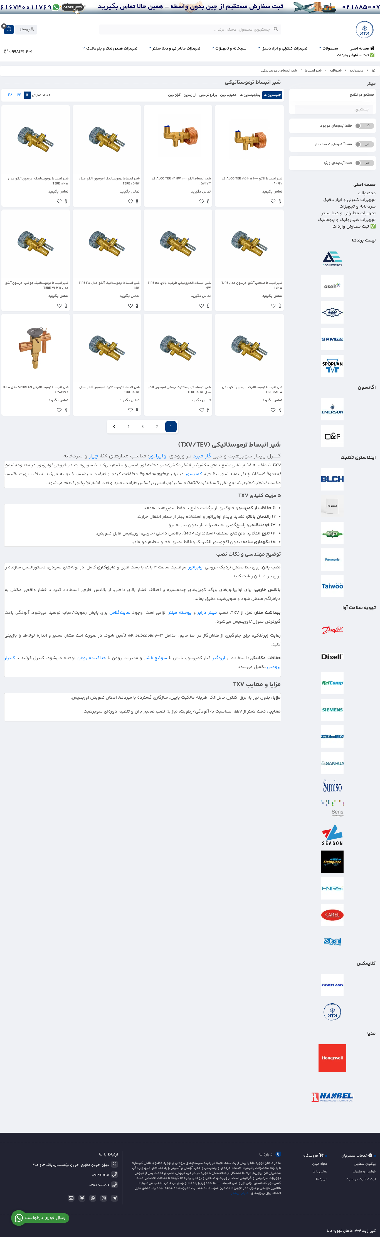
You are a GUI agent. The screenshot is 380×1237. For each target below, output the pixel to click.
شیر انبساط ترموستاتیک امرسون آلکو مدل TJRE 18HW (109, 390)
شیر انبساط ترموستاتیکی (279, 70)
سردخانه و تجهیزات (230, 49)
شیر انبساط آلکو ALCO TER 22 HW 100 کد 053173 (181, 181)
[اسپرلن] (332, 366)
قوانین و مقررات (364, 1171)
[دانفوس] (332, 629)
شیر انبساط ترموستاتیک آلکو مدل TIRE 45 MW (109, 286)
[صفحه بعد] (114, 427)
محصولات (330, 49)
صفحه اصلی (359, 49)
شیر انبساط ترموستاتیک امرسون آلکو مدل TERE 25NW (109, 181)
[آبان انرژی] (332, 259)
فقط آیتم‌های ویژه (338, 163)
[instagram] (102, 1198)
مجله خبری (319, 1164)
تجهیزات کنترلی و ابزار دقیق (284, 49)
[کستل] (332, 941)
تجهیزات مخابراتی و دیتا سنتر (176, 49)
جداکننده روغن (91, 658)
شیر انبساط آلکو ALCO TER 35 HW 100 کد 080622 (252, 181)
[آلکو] (332, 312)
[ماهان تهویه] (332, 1012)
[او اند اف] (332, 436)
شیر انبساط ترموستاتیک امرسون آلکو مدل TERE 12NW (38, 181)
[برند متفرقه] (332, 506)
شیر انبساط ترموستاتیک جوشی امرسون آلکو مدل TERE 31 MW (36, 286)
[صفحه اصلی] (374, 70)
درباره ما (321, 1179)
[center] (275, 29)
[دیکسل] (332, 656)
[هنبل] (332, 1097)
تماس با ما (320, 1171)
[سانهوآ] (332, 763)
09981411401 (20, 52)
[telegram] (113, 1198)
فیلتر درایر (207, 612)
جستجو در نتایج (362, 95)
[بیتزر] (332, 532)
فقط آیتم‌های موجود (336, 126)
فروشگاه (311, 1156)
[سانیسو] (332, 786)
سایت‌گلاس (119, 612)
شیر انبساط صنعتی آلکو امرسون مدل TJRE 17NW (251, 286)
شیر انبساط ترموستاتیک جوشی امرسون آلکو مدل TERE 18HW (179, 390)
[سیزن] (332, 835)
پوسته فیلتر (180, 612)
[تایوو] (332, 586)
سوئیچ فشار (155, 658)
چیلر (93, 456)
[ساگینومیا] (332, 736)
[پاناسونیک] (332, 559)
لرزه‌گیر (218, 658)
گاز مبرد (202, 456)
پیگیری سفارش (365, 1164)
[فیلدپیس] (332, 861)
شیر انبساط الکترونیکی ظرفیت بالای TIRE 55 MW (179, 286)
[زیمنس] (332, 709)
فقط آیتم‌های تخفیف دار (333, 144)
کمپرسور (193, 474)
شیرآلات (336, 70)
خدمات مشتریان (354, 1156)
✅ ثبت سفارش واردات (355, 55)
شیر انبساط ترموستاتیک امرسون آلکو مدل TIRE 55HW (252, 390)
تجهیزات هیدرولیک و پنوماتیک (111, 49)
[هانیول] (332, 1058)
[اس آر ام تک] (332, 339)
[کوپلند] (332, 985)
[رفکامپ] (332, 683)
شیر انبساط (313, 70)
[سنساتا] (332, 808)
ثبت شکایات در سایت (361, 1179)
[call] (81, 1198)
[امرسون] (332, 409)
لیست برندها (364, 240)
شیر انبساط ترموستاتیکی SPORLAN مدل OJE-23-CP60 (35, 390)
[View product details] (279, 202)
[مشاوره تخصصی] (190, 7)
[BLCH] (332, 479)
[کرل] (332, 915)
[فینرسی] (332, 888)
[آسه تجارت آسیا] (332, 285)
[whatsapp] (91, 1198)
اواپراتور (158, 456)
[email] (70, 1198)
